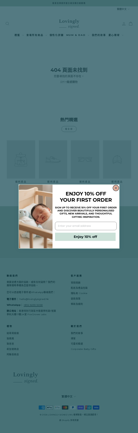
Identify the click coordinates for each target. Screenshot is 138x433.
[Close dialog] (116, 188)
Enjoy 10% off (85, 237)
